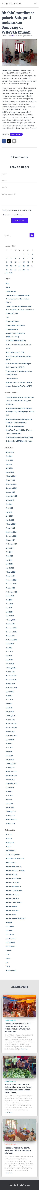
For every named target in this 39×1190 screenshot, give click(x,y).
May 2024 (9, 560)
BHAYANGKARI (10, 851)
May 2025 (9, 512)
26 (11, 270)
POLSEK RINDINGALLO (13, 886)
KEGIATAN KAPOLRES (13, 855)
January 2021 (10, 720)
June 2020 (9, 748)
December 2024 (11, 532)
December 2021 (11, 676)
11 (7, 262)
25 (7, 270)
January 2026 (10, 480)
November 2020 (11, 728)
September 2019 (11, 783)
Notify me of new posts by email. (14, 215)
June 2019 (9, 795)
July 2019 (9, 791)
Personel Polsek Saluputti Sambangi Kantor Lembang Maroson (18, 1150)
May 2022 (9, 656)
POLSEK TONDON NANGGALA (15, 918)
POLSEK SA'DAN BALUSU (14, 890)
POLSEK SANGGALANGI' (14, 902)
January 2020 (10, 768)
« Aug (6, 273)
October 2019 (10, 779)
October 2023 (10, 588)
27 (15, 270)
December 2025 (11, 484)
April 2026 (9, 468)
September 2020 (11, 736)
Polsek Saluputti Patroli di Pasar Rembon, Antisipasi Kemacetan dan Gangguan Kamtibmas (20, 400)
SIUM (7, 954)
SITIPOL (8, 950)
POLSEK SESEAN (11, 906)
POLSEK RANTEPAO (12, 882)
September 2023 (11, 592)
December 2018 (11, 819)
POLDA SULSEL (11, 863)
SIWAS (8, 958)
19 (11, 266)
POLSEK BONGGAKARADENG (15, 870)
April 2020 (9, 756)
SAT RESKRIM (10, 942)
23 (28, 266)
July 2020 (9, 744)
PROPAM (9, 922)
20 (15, 266)
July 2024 (9, 552)
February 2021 (10, 716)
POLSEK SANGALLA (12, 898)
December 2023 (11, 580)
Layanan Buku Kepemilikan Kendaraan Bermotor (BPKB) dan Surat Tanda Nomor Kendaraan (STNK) (20, 310)
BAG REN (9, 839)
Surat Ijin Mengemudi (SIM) (15, 352)
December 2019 (11, 771)
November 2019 (11, 776)
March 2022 (10, 664)
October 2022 (10, 636)
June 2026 (9, 460)
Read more (24, 1049)
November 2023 (11, 584)
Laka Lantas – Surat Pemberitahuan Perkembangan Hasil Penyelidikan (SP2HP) (18, 299)
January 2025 (10, 528)
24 (32, 266)
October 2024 (10, 540)
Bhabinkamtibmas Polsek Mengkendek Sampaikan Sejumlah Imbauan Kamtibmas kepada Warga (19, 422)
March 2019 (10, 807)
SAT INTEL (9, 930)
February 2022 (10, 668)
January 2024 (10, 576)
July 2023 (9, 600)
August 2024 (10, 548)
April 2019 (9, 803)
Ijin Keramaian (11, 291)
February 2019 (10, 811)
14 (19, 262)
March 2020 (10, 760)
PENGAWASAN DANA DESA (15, 858)
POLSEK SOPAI (11, 914)
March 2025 (10, 520)
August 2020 (10, 740)
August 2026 (10, 452)
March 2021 (10, 712)
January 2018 (10, 823)
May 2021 (9, 704)
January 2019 (10, 815)
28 (19, 270)
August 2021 (10, 692)
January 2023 (10, 624)
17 (32, 262)
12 (11, 262)
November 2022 (11, 632)
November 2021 (11, 680)
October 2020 (10, 732)
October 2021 (10, 684)
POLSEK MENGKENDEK (13, 878)
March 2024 (10, 568)
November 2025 (11, 488)
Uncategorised (11, 970)
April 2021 (9, 708)
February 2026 (10, 476)
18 (7, 266)
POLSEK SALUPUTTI (16, 134)
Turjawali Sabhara (12, 378)
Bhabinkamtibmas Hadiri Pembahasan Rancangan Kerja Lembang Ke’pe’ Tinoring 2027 (20, 411)
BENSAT (8, 846)
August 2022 (10, 644)
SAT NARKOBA (10, 938)
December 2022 (11, 628)
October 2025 (10, 492)
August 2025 (10, 500)
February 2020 (10, 763)
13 (15, 262)
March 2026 (10, 472)
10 (32, 258)
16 (28, 262)
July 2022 (9, 648)
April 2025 (9, 516)
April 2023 (9, 612)
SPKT (7, 962)
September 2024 (11, 544)
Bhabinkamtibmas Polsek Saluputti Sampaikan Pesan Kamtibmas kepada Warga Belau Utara (18, 1088)
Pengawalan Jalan (12, 329)
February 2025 (10, 524)
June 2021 (9, 700)
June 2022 (9, 652)
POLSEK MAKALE (11, 875)
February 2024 (10, 572)
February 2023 (10, 620)
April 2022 (9, 660)
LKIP (7, 317)
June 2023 (9, 604)
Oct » (11, 273)
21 (19, 266)
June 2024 (9, 556)
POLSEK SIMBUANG (12, 910)
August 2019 (10, 788)
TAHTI (8, 966)
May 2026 (9, 464)
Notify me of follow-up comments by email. (17, 210)
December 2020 (11, 724)
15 (24, 262)
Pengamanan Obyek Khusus (15, 325)
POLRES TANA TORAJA (13, 866)
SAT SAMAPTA (10, 946)
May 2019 (9, 799)
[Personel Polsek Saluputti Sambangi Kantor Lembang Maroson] (19, 1130)
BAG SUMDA (10, 843)
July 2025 (9, 504)
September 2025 (11, 496)
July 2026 (9, 456)
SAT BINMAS (10, 926)
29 (24, 270)
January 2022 (10, 672)
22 (24, 266)
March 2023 (10, 616)
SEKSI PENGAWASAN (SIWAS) (16, 341)
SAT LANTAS (10, 934)
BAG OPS (9, 835)
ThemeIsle (26, 1185)
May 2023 (9, 608)
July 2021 (9, 696)
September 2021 (11, 688)
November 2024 (11, 536)
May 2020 (9, 751)
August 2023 (10, 596)
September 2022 (11, 640)
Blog (7, 283)
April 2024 (9, 564)
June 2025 (9, 508)
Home (8, 287)
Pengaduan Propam (12, 321)
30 (28, 270)
